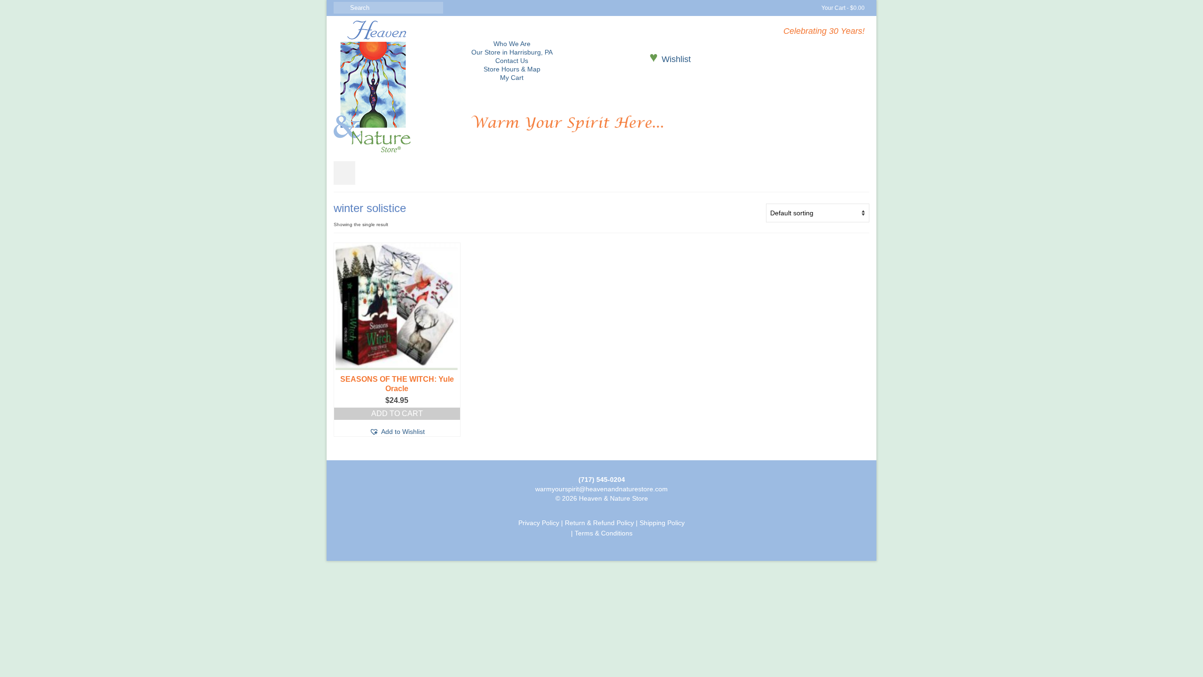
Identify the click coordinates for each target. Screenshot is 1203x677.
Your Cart (842, 8)
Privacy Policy (538, 523)
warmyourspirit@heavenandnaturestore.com (601, 489)
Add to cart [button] (397, 413)
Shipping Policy (662, 523)
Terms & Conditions (604, 533)
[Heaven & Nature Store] (395, 86)
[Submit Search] (341, 8)
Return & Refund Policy (599, 523)
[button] (397, 431)
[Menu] (344, 173)
